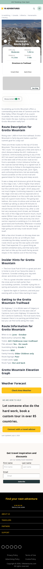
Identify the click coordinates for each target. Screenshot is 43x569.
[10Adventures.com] (10, 8)
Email (5, 472)
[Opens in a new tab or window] (3, 547)
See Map (35, 88)
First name (8, 463)
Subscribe (21, 482)
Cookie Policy (30, 559)
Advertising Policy (12, 559)
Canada (15, 15)
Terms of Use (30, 555)
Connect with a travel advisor (21, 429)
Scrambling (6, 15)
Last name (26, 463)
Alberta (23, 15)
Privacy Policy (12, 555)
